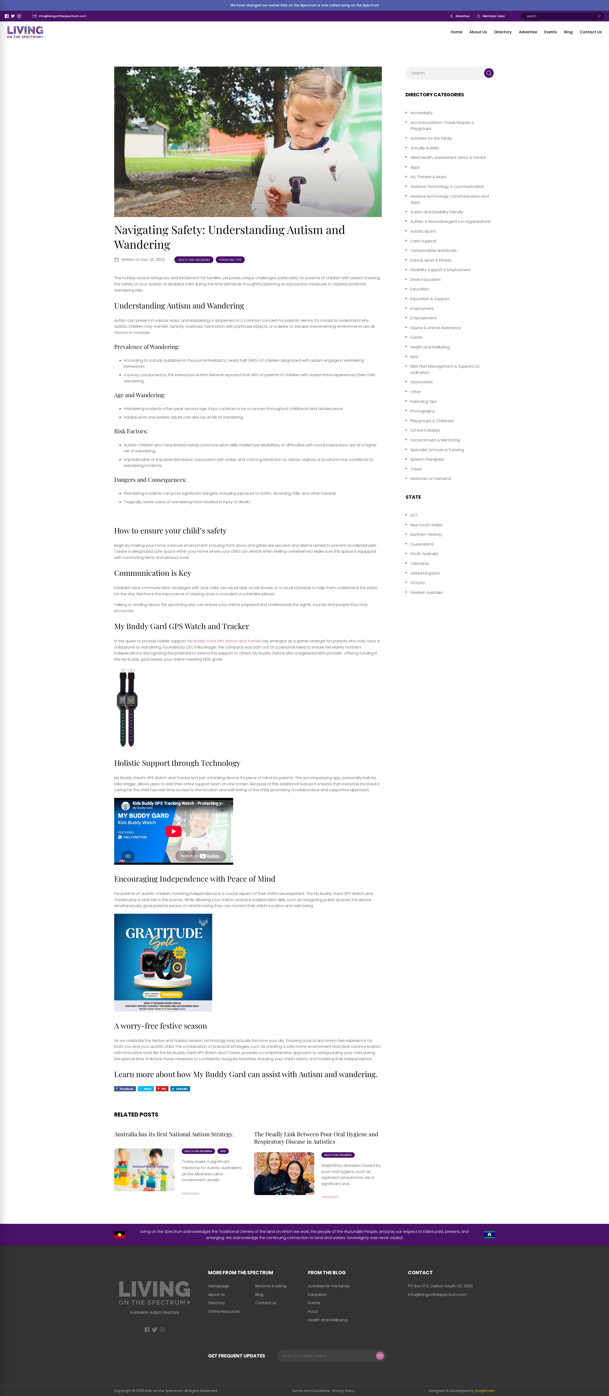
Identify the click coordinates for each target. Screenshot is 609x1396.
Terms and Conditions (311, 1390)
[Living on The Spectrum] (25, 32)
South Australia (424, 553)
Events (550, 32)
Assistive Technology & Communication (447, 186)
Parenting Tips (230, 260)
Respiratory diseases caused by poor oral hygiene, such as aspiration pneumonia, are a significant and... (351, 1174)
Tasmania (419, 563)
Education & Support (429, 299)
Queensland (421, 544)
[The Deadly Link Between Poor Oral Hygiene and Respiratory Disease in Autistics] (284, 1173)
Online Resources (224, 1311)
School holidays (425, 430)
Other (415, 392)
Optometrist (421, 382)
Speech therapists (427, 459)
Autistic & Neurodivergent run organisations (450, 221)
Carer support (423, 241)
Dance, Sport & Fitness (431, 260)
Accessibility (421, 113)
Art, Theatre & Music (428, 177)
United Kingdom (425, 573)
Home (456, 32)
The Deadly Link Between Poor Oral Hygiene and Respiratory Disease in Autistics (316, 1137)
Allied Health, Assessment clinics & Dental (448, 157)
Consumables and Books (433, 250)
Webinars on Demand (430, 478)
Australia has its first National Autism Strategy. (174, 1134)
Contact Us (591, 32)
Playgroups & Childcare (432, 421)
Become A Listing (270, 1286)
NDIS (223, 1151)
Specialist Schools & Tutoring (437, 450)
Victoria (417, 583)
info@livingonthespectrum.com (62, 16)
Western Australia (426, 592)
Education (419, 289)
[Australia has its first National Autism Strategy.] (144, 1169)
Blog (568, 32)
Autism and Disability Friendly (436, 212)
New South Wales (426, 525)
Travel (416, 469)
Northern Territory (426, 534)
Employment (422, 308)
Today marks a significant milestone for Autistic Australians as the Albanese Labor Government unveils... (211, 1171)
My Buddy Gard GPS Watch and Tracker (224, 641)
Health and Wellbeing (194, 260)
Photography (422, 411)
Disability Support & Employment (440, 270)
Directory (503, 32)
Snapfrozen (485, 1390)
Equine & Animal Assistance (435, 328)
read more (190, 1193)
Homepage (218, 1286)
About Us (478, 32)
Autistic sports (423, 231)
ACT (414, 515)
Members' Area (494, 16)
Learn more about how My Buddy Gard (180, 1074)
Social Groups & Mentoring (435, 440)
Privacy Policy (343, 1390)
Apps (415, 167)
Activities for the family (431, 138)
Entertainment (423, 318)
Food (313, 1311)
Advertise (463, 16)
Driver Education (425, 279)
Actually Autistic (424, 148)
